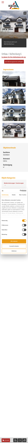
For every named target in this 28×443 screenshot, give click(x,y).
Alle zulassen (14, 241)
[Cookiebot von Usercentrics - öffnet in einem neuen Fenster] (20, 191)
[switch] (24, 225)
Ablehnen (14, 251)
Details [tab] (14, 194)
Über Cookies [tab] (22, 194)
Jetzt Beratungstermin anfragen (14, 61)
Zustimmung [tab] (5, 194)
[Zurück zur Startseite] (14, 5)
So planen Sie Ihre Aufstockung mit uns (14, 57)
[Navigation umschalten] (3, 1)
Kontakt (7, 440)
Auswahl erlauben (14, 246)
